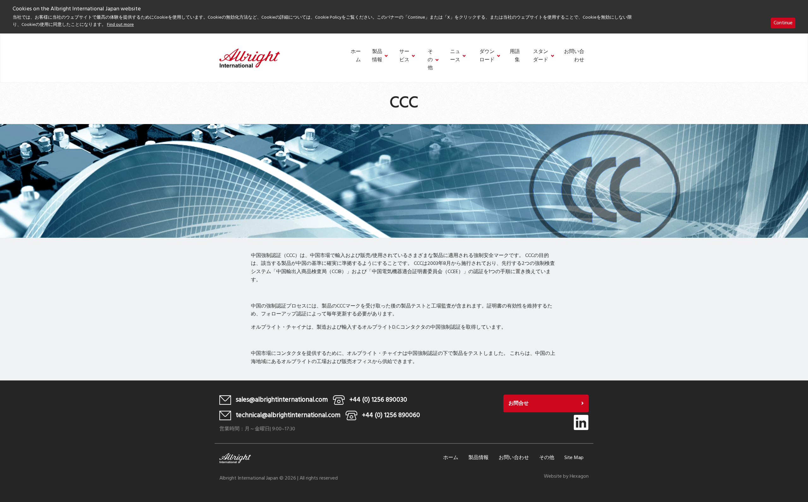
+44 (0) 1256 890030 (378, 400)
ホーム (356, 56)
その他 (430, 60)
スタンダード (540, 56)
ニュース (455, 56)
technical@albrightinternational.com (288, 415)
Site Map (574, 458)
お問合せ (518, 403)
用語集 (515, 56)
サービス (404, 56)
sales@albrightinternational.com (282, 400)
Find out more (120, 24)
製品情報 (377, 56)
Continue (783, 23)
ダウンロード (487, 56)
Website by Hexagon (566, 476)
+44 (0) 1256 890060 (391, 415)
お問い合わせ (574, 56)
